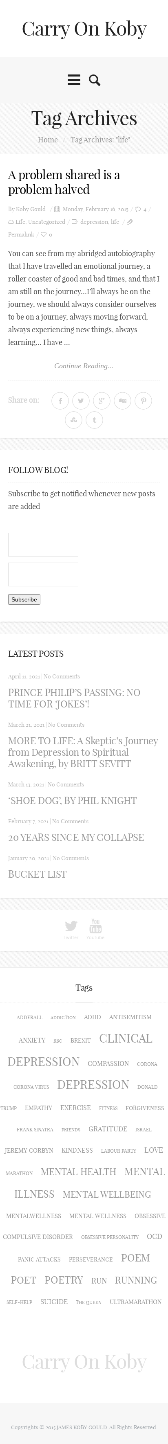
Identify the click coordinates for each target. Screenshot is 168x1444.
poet (23, 1280)
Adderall (29, 1017)
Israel (143, 1129)
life (115, 222)
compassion (108, 1063)
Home (48, 139)
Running (136, 1280)
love (153, 1150)
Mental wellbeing (107, 1194)
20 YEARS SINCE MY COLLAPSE (76, 837)
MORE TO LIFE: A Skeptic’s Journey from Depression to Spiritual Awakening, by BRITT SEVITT (82, 752)
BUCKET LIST (37, 874)
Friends (71, 1130)
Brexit (81, 1040)
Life (20, 222)
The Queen (89, 1302)
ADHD (92, 1017)
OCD (154, 1236)
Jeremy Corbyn (29, 1150)
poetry (63, 1279)
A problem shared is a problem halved (64, 182)
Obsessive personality (110, 1237)
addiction (63, 1017)
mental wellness (97, 1216)
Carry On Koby (84, 28)
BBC (57, 1041)
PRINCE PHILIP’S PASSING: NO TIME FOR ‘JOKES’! (74, 698)
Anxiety (32, 1040)
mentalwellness (33, 1216)
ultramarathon (136, 1302)
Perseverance (91, 1259)
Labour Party (118, 1151)
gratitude (107, 1128)
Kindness (77, 1150)
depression (94, 222)
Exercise (75, 1108)
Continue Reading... (84, 366)
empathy (38, 1108)
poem (135, 1257)
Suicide (54, 1301)
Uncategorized (46, 222)
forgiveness (145, 1108)
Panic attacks (39, 1259)
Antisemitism (130, 1017)
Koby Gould (31, 209)
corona (147, 1064)
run (99, 1281)
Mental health (78, 1172)
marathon (19, 1173)
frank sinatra (35, 1129)
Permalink (21, 234)
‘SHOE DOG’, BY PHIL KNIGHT (72, 800)
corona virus (31, 1087)
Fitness (108, 1108)
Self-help (19, 1302)
